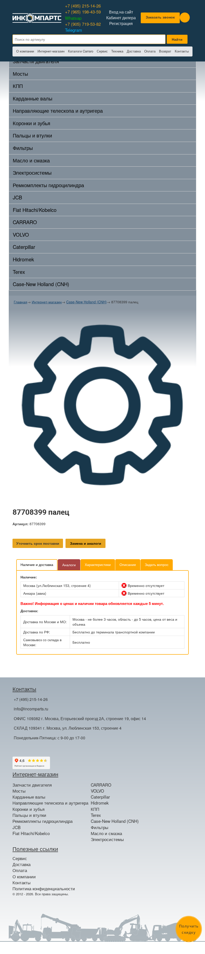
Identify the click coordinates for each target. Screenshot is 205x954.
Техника (117, 51)
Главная (20, 301)
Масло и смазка (31, 160)
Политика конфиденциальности (43, 889)
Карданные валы (32, 98)
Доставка (134, 51)
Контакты (182, 51)
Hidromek (23, 259)
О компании (25, 51)
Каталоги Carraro (80, 51)
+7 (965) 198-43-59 (83, 14)
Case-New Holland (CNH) (41, 284)
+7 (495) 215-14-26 (83, 5)
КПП (18, 85)
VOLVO (21, 234)
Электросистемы (32, 172)
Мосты (20, 73)
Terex (19, 271)
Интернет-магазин (51, 51)
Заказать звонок (160, 16)
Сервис (102, 51)
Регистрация (121, 23)
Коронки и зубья (31, 123)
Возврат (165, 51)
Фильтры (23, 147)
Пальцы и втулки (32, 135)
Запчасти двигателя (32, 785)
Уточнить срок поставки (37, 543)
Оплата (150, 51)
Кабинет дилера (121, 17)
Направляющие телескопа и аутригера (58, 110)
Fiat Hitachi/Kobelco (34, 209)
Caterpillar (24, 246)
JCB (17, 197)
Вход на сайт (121, 12)
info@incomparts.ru (31, 709)
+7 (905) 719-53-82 (83, 27)
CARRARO (25, 222)
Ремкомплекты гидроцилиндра (48, 185)
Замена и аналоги (85, 543)
